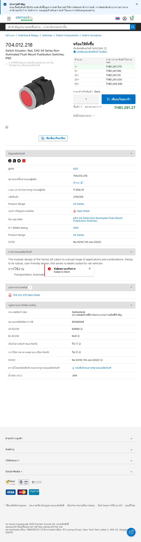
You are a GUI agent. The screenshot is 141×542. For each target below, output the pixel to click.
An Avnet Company (16, 524)
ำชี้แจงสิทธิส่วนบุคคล (16, 505)
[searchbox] (68, 27)
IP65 (75, 227)
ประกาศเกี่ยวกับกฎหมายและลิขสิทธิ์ (46, 505)
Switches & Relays (28, 35)
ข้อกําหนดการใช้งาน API (110, 505)
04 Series (78, 204)
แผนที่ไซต (130, 505)
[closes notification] (137, 4)
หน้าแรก (10, 35)
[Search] (132, 27)
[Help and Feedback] (131, 532)
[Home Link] (31, 18)
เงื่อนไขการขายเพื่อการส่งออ (81, 505)
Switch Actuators (91, 35)
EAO (75, 168)
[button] (9, 18)
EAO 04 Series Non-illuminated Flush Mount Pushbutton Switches (97, 219)
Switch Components (67, 35)
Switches (47, 35)
